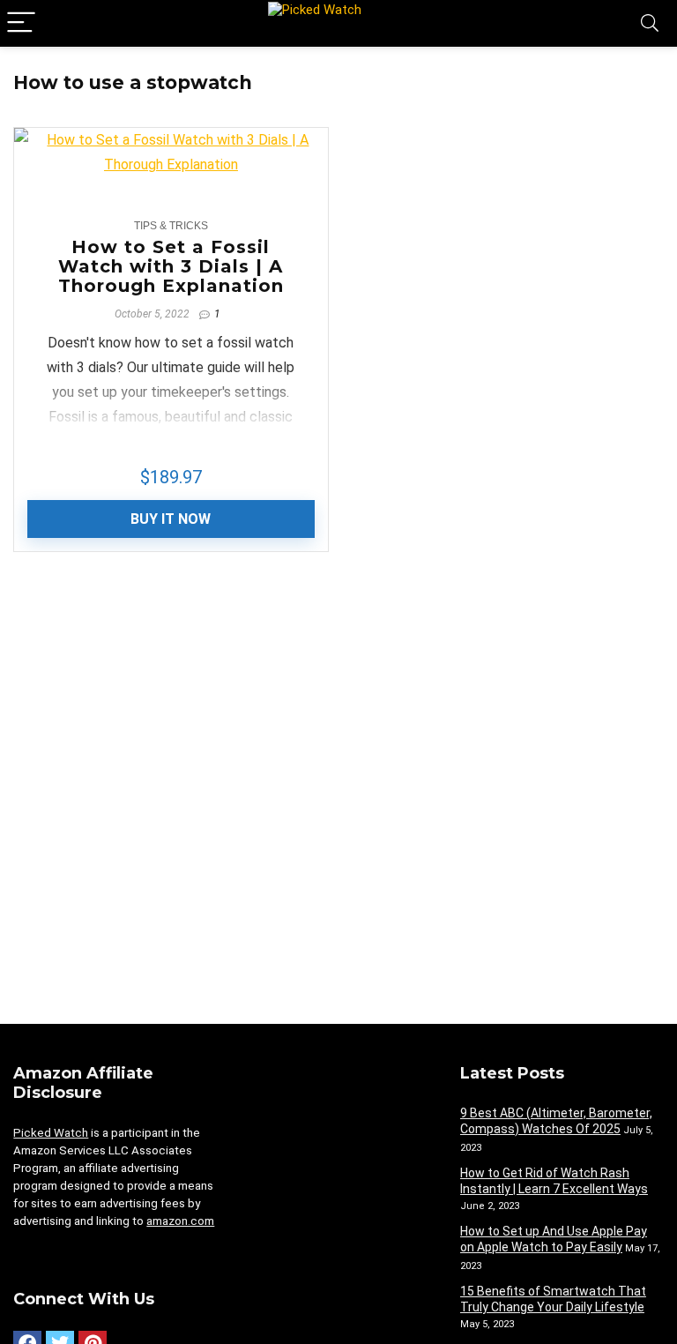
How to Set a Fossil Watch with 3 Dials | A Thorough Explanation (171, 266)
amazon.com (180, 1221)
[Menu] (21, 23)
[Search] (650, 23)
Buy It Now (170, 519)
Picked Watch (50, 1132)
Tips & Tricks (171, 226)
